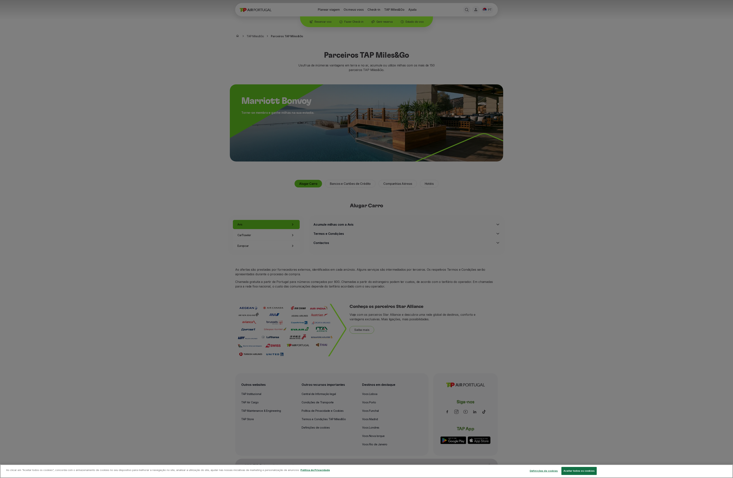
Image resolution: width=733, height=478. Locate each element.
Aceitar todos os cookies (579, 470)
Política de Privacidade (315, 470)
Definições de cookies (544, 470)
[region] (366, 471)
